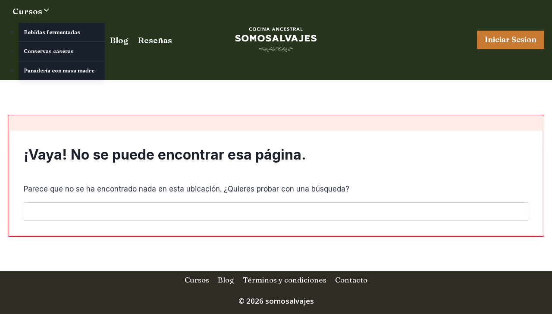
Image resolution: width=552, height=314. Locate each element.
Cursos (197, 279)
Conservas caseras (49, 51)
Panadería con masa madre (59, 70)
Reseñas (155, 40)
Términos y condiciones (284, 279)
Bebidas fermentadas (52, 32)
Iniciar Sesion (510, 39)
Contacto (351, 279)
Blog (119, 40)
